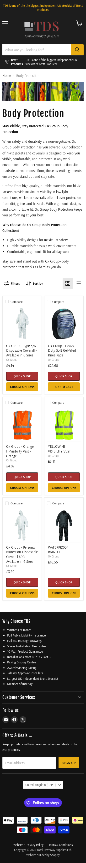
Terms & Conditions (61, 845)
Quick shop (22, 376)
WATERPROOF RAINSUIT (58, 549)
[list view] (78, 283)
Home (6, 75)
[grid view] (68, 283)
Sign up (68, 762)
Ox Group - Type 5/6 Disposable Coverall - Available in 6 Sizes (21, 350)
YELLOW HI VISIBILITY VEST (59, 448)
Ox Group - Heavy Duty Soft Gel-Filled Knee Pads (62, 350)
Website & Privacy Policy (28, 845)
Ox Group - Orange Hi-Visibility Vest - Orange (20, 451)
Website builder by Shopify (43, 855)
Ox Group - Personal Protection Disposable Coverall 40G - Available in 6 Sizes (22, 554)
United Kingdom (40, 785)
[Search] (77, 49)
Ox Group (11, 359)
